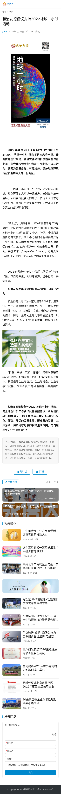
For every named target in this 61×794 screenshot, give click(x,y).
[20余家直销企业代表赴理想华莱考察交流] (11, 703)
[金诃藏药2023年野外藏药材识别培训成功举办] (11, 670)
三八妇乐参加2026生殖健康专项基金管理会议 (40, 651)
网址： (10, 758)
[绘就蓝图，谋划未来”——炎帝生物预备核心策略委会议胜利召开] (11, 620)
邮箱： (10, 751)
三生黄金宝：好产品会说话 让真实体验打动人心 (39, 532)
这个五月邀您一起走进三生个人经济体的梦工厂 (41, 549)
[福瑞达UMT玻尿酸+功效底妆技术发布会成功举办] (11, 603)
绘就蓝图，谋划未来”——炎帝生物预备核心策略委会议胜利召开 (41, 618)
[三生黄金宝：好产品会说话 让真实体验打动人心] (11, 535)
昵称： (10, 743)
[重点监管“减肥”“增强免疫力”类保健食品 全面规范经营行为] (11, 636)
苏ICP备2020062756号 (43, 789)
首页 (4, 12)
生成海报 (12, 482)
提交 (31, 772)
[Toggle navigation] (56, 4)
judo (4, 31)
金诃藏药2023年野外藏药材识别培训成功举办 (40, 668)
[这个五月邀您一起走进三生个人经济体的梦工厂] (11, 551)
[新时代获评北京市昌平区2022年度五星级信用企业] (11, 687)
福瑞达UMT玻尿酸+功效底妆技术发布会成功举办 (40, 601)
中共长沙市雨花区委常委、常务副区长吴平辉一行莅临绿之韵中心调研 (41, 566)
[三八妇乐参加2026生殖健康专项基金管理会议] (11, 653)
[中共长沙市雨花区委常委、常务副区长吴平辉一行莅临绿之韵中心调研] (11, 568)
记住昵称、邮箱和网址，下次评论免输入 (26, 765)
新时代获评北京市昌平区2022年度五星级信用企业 (38, 684)
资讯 (37, 31)
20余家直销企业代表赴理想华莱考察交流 (39, 701)
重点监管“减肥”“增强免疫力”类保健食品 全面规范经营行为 (40, 634)
